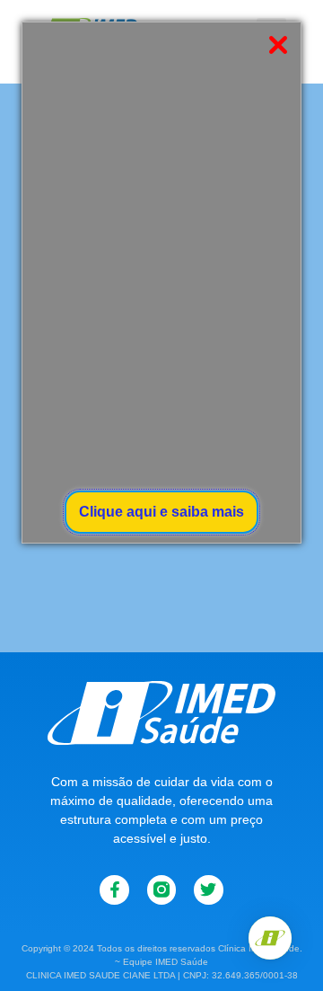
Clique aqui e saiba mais (161, 511)
